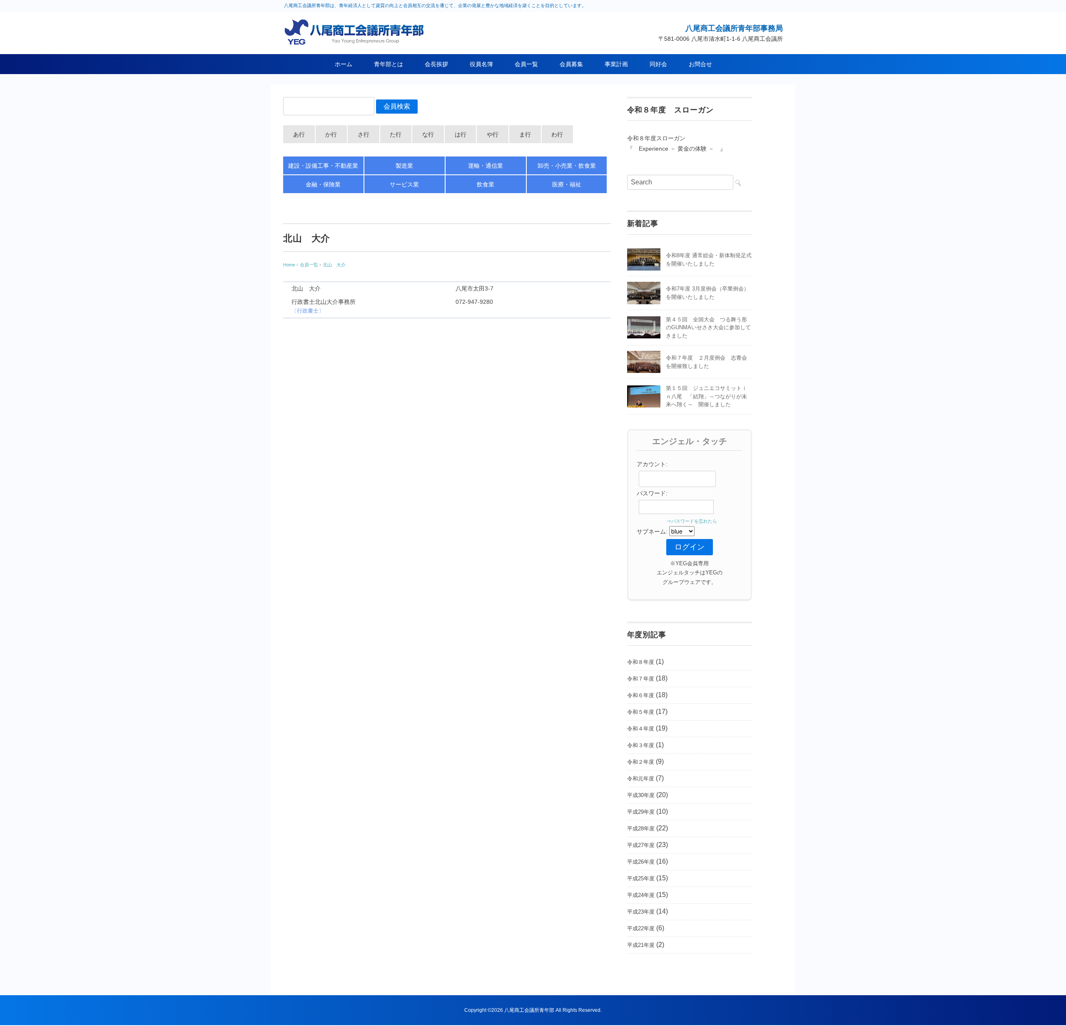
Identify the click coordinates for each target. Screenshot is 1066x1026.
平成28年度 (641, 828)
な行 (428, 134)
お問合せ (700, 64)
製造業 (404, 165)
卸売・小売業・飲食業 (567, 165)
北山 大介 (334, 264)
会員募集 (571, 64)
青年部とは (388, 64)
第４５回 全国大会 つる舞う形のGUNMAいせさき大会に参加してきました (708, 327)
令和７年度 (640, 679)
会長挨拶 (436, 64)
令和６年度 (640, 695)
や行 (492, 134)
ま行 (525, 134)
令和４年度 (640, 728)
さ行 (363, 134)
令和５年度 (640, 712)
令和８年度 (640, 662)
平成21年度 (641, 945)
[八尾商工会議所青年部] (356, 23)
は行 (460, 134)
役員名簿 (481, 64)
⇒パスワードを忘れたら (689, 521)
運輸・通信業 (485, 165)
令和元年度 (640, 778)
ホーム (343, 64)
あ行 (299, 134)
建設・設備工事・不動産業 (323, 165)
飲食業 (485, 184)
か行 (331, 134)
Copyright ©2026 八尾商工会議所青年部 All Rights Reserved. (533, 1010)
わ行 (557, 134)
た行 (395, 134)
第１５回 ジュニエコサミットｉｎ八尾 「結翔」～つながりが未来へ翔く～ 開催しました (706, 396)
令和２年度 (640, 762)
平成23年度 (641, 912)
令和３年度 (640, 745)
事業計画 (616, 64)
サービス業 (404, 184)
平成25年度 (641, 878)
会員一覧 (526, 64)
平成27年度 (641, 845)
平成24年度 (641, 895)
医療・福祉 (566, 184)
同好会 (658, 64)
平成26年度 (641, 862)
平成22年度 (641, 928)
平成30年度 (641, 795)
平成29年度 (641, 812)
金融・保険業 (323, 184)
